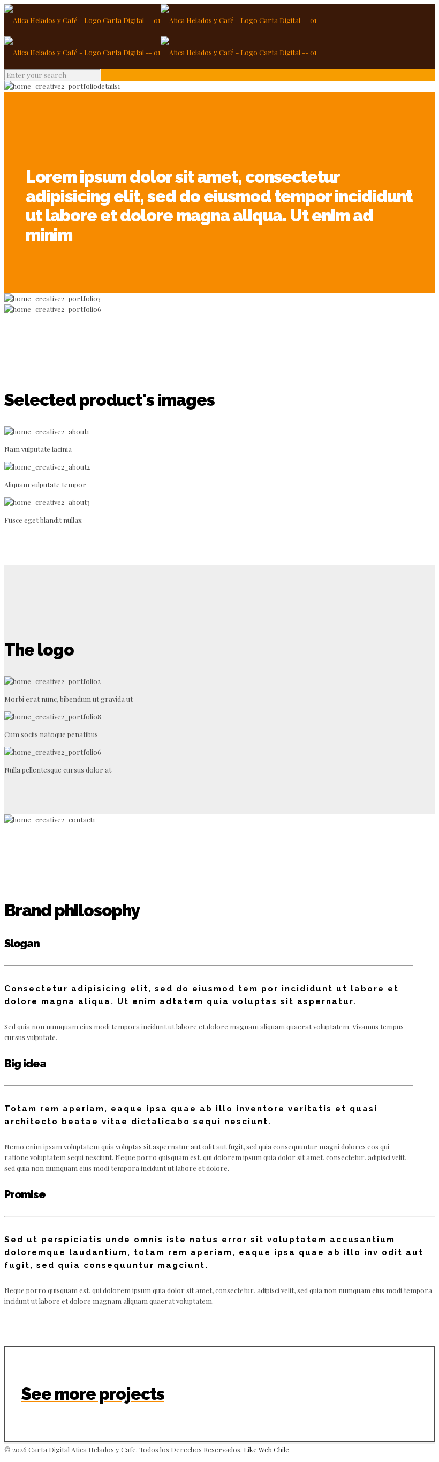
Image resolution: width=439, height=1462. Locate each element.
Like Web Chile (266, 1449)
